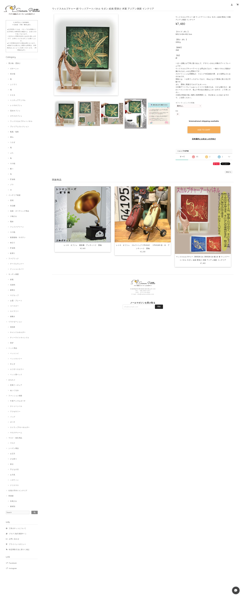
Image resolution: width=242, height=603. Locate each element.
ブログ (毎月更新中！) (17, 534)
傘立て (12, 243)
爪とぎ (12, 364)
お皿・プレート (16, 301)
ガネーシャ (14, 69)
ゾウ (11, 185)
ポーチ (12, 422)
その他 (12, 163)
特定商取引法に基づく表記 (19, 549)
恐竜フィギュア (16, 385)
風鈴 (11, 221)
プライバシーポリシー (17, 544)
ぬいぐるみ (14, 390)
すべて (182, 156)
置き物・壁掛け (14, 63)
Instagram (13, 568)
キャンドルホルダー (18, 332)
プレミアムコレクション (19, 126)
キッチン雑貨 (13, 274)
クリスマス (14, 485)
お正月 (12, 454)
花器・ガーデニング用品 (19, 211)
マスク (12, 443)
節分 (11, 464)
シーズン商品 (13, 448)
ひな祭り (13, 459)
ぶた (11, 153)
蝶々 (11, 169)
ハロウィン (14, 480)
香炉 (11, 343)
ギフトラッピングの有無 (185, 103)
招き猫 (12, 74)
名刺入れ (13, 501)
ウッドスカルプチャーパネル (21, 121)
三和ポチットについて (17, 528)
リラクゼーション (15, 322)
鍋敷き (12, 316)
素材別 (12, 506)
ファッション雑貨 (15, 396)
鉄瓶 (11, 279)
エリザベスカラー (17, 369)
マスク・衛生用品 (15, 438)
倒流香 (12, 327)
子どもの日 (14, 469)
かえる (12, 95)
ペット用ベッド (16, 374)
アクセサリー (15, 411)
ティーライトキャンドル (19, 338)
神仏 (11, 137)
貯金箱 (12, 179)
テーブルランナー (17, 264)
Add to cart (204, 129)
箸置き (12, 290)
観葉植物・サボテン (18, 237)
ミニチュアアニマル (18, 100)
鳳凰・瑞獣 (14, 132)
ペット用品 (12, 348)
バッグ (12, 417)
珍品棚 (12, 206)
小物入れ (13, 216)
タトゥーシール (16, 406)
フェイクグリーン (17, 227)
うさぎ (12, 142)
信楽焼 (12, 285)
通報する (228, 172)
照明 (11, 200)
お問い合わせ (14, 539)
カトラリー (14, 311)
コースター (14, 306)
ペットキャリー (16, 359)
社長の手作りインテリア (17, 491)
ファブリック (13, 258)
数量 (177, 111)
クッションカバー (17, 269)
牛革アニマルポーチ (18, 401)
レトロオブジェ (16, 105)
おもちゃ (11, 380)
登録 (159, 306)
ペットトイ (14, 353)
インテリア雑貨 (14, 195)
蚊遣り (12, 253)
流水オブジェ (15, 111)
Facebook (13, 563)
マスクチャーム (16, 433)
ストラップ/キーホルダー (20, 427)
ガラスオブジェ (16, 116)
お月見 (12, 475)
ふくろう (13, 84)
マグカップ (14, 295)
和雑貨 (11, 496)
